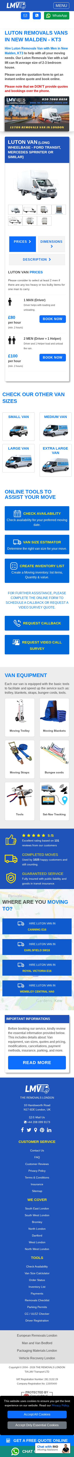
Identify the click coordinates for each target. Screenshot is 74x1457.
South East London (37, 1208)
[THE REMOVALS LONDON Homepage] (16, 5)
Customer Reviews (37, 1164)
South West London (37, 1215)
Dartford (37, 1235)
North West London (37, 1249)
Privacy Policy (60, 1405)
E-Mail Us (38, 1117)
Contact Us (37, 1150)
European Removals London (37, 1335)
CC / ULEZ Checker (37, 1313)
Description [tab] (35, 259)
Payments (37, 1293)
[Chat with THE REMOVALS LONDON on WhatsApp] (16, 1451)
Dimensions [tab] (51, 241)
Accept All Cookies (37, 1414)
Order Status (37, 1280)
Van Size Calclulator (37, 1273)
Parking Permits (37, 1307)
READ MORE (37, 1062)
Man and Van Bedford (37, 1343)
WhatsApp (59, 15)
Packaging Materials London (37, 1350)
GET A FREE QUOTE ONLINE (40, 1440)
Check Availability (37, 1266)
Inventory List (37, 1286)
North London (37, 1228)
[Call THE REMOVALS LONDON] (36, 15)
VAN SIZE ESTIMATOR (37, 545)
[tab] (15, 209)
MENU (61, 5)
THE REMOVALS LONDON (50, 1367)
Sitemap (37, 1191)
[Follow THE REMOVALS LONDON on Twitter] (29, 1130)
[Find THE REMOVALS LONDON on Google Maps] (35, 1130)
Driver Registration (37, 1320)
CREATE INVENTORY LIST (37, 571)
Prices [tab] (21, 241)
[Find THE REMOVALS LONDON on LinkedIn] (49, 1130)
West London (37, 1242)
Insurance (37, 1184)
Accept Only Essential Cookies (37, 1425)
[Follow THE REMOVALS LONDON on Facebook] (22, 1130)
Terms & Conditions (37, 1177)
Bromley (37, 1222)
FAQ (37, 1157)
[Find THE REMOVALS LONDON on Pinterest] (42, 1130)
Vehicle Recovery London (37, 1358)
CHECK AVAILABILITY (37, 519)
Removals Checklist (37, 1300)
